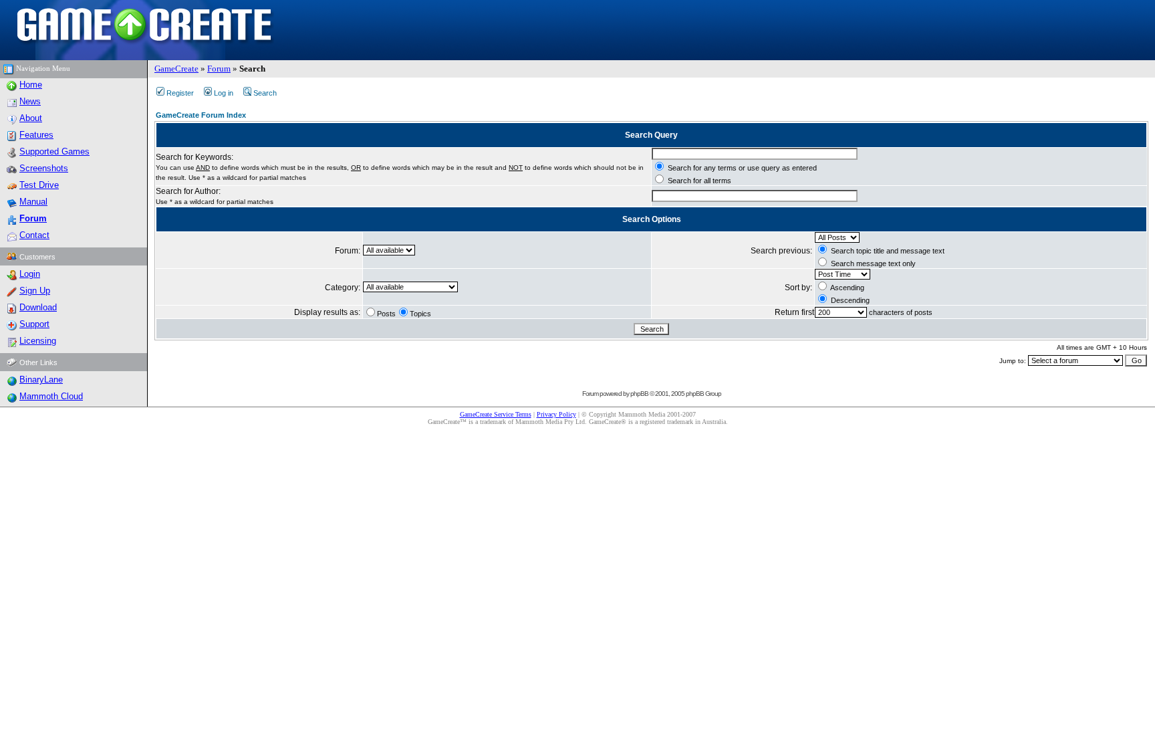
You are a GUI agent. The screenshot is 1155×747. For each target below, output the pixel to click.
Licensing (37, 341)
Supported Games (54, 151)
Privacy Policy (556, 414)
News (30, 101)
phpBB (639, 393)
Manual (33, 202)
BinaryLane (41, 380)
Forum (219, 69)
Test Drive (39, 185)
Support (34, 324)
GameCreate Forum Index (201, 115)
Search (265, 93)
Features (36, 135)
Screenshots (43, 168)
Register (180, 93)
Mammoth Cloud (51, 396)
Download (38, 307)
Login (29, 274)
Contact (34, 235)
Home (30, 85)
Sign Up (34, 291)
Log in (223, 93)
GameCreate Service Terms (495, 414)
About (30, 118)
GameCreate (176, 69)
